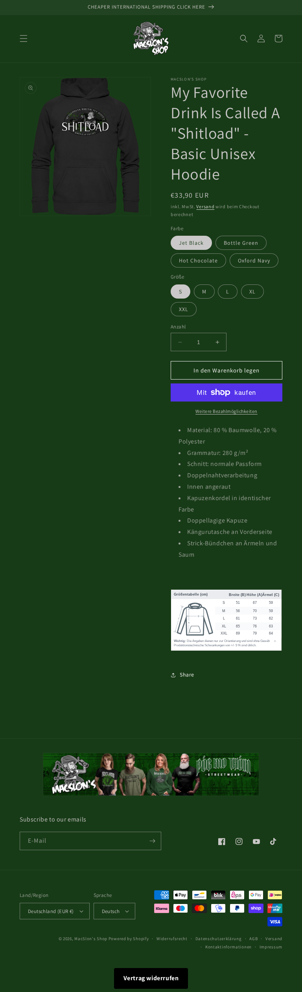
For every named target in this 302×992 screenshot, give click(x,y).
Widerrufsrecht (172, 938)
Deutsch (111, 911)
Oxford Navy (254, 260)
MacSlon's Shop (90, 938)
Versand (205, 206)
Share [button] (187, 674)
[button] (23, 38)
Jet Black (191, 242)
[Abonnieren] (152, 841)
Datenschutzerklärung (218, 938)
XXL (183, 309)
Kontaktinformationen (228, 947)
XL (252, 291)
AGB (253, 938)
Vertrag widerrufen (151, 978)
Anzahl (178, 326)
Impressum (271, 947)
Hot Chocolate (198, 260)
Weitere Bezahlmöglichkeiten (226, 411)
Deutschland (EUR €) (51, 911)
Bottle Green (241, 242)
